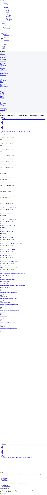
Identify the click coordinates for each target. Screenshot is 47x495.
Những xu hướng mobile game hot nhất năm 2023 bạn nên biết (8, 165)
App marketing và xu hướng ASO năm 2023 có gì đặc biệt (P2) (8, 207)
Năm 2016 (34, 119)
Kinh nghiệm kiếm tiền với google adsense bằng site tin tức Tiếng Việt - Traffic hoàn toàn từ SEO (12, 285)
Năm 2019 (25, 119)
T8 (2, 126)
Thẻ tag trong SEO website (3, 316)
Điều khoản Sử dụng (5, 478)
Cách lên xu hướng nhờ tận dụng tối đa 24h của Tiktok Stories (8, 322)
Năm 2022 (16, 119)
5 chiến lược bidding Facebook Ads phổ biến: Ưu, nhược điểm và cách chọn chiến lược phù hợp (12, 273)
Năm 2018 (28, 119)
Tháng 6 (15, 131)
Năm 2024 (9, 119)
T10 (2, 128)
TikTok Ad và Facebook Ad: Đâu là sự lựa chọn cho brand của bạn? (9, 267)
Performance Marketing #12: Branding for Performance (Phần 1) (8, 328)
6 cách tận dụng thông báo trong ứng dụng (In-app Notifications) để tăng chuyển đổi (11, 243)
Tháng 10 (25, 131)
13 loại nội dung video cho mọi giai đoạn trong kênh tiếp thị (8, 195)
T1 (2, 120)
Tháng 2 (6, 131)
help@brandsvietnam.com (6, 486)
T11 (2, 454)
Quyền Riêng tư (4, 479)
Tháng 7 (18, 131)
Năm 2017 (31, 119)
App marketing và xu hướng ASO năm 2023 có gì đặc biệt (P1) (8, 219)
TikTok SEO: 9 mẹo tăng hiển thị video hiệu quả (6, 183)
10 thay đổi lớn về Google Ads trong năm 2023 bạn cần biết (8, 237)
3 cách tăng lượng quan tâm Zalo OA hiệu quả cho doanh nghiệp (8, 292)
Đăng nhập (3, 47)
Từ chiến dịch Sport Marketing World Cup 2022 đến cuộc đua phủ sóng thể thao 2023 (11, 189)
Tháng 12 (31, 131)
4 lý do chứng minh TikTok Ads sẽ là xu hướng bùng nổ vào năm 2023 (9, 261)
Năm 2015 (37, 119)
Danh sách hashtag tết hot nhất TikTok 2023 (6, 213)
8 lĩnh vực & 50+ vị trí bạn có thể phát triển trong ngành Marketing (9, 304)
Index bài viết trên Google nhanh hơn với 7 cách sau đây (7, 279)
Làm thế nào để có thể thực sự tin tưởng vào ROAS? (7, 159)
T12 (2, 455)
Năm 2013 (43, 119)
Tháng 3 (8, 131)
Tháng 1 (4, 130)
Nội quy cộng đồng (5, 480)
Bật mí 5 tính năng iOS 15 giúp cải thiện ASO (6, 255)
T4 (2, 123)
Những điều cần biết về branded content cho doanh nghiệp (7, 171)
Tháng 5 (13, 131)
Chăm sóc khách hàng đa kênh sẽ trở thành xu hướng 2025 (7, 225)
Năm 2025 (6, 119)
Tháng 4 (11, 131)
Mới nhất (3, 117)
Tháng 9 (23, 131)
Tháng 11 (28, 131)
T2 (2, 121)
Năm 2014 (40, 119)
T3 (2, 122)
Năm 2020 (22, 119)
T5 (2, 124)
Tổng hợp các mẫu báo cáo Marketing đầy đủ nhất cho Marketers (8, 298)
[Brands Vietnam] (3, 0)
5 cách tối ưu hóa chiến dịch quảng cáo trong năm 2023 (7, 249)
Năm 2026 (3, 119)
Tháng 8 (20, 131)
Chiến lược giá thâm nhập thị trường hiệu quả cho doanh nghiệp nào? (9, 177)
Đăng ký (3, 48)
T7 (2, 125)
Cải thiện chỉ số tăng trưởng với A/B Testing (6, 201)
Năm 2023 (4, 118)
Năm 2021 (19, 119)
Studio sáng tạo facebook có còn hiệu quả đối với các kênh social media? (9, 310)
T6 (2, 450)
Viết (1, 49)
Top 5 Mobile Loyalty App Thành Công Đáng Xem (6, 231)
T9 (2, 127)
